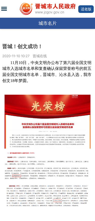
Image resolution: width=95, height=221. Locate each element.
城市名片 (48, 23)
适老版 (86, 9)
